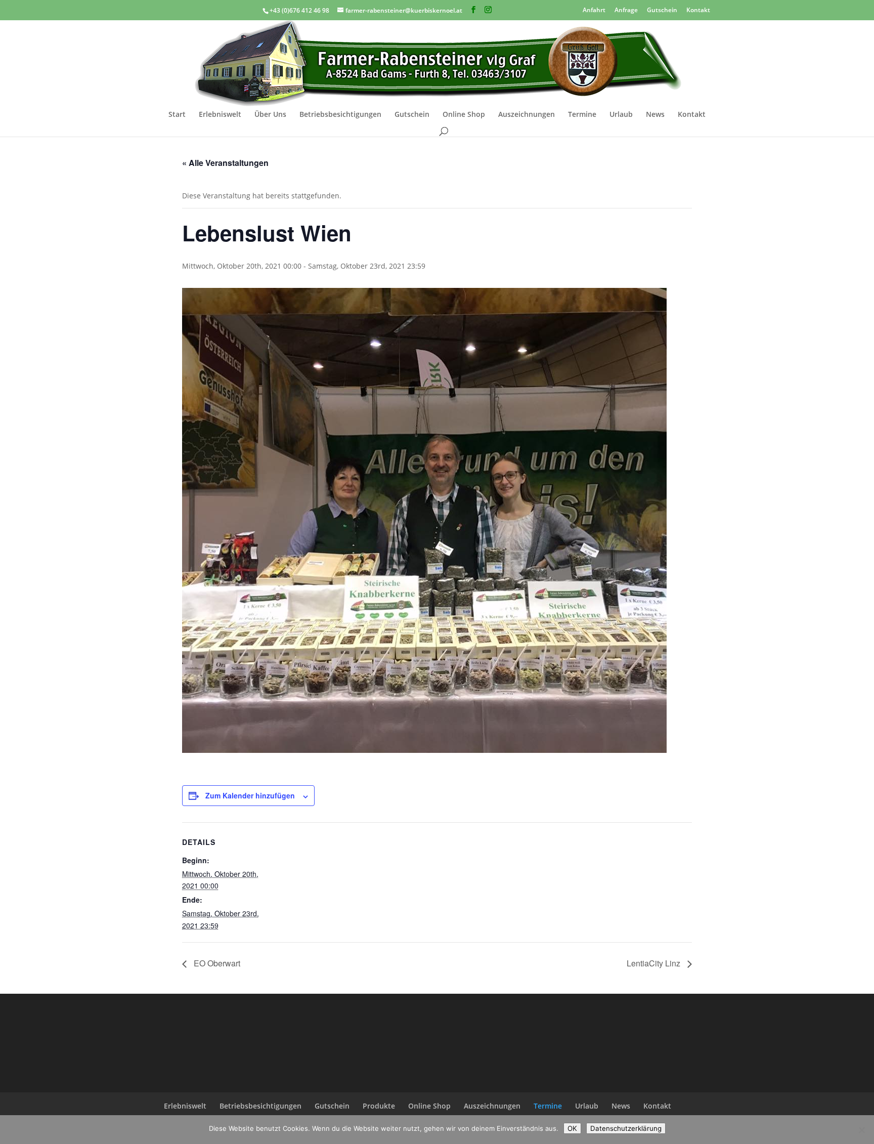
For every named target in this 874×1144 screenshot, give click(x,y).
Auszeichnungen (526, 115)
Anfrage (626, 9)
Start (177, 115)
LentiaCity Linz (654, 963)
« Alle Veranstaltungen (225, 162)
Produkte (379, 1106)
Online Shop (464, 115)
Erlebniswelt (220, 115)
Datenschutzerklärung (626, 1128)
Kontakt (698, 9)
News (655, 115)
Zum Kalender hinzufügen (250, 795)
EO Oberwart (216, 963)
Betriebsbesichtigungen (340, 115)
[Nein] (861, 1130)
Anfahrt (594, 9)
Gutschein (662, 9)
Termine (582, 115)
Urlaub (621, 115)
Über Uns (270, 115)
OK (572, 1128)
